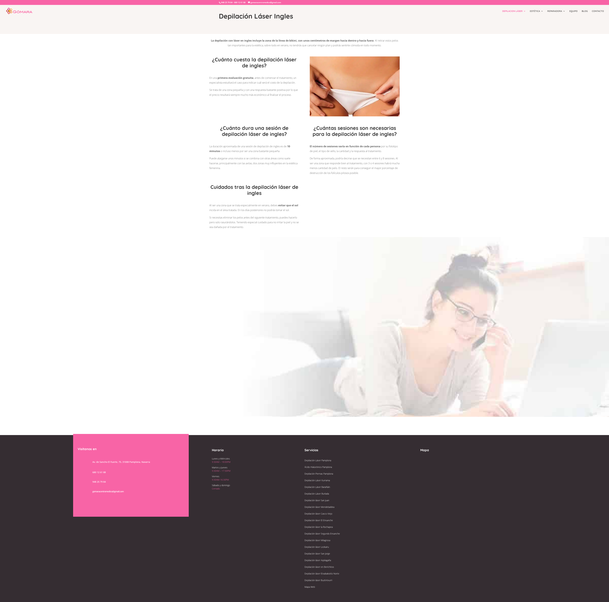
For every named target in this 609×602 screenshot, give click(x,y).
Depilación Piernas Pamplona (318, 473)
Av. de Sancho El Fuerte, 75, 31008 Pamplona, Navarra (121, 461)
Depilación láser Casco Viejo (318, 513)
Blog (585, 11)
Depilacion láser (512, 11)
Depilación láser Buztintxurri (318, 580)
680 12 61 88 (99, 472)
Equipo (573, 11)
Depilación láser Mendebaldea (319, 506)
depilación (289, 82)
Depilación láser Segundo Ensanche (322, 533)
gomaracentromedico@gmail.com (256, 346)
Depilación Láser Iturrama (317, 480)
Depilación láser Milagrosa (317, 540)
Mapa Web (309, 586)
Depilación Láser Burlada (316, 493)
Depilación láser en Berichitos (319, 566)
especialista (216, 82)
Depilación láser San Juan (316, 500)
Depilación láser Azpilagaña (317, 560)
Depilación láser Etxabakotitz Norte (321, 573)
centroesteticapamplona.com (251, 359)
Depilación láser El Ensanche (318, 520)
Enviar (351, 305)
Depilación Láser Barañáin (317, 486)
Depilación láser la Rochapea (318, 526)
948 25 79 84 (248, 353)
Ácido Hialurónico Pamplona (318, 467)
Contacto (598, 11)
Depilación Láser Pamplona (317, 460)
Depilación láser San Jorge (317, 553)
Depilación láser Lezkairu (316, 546)
